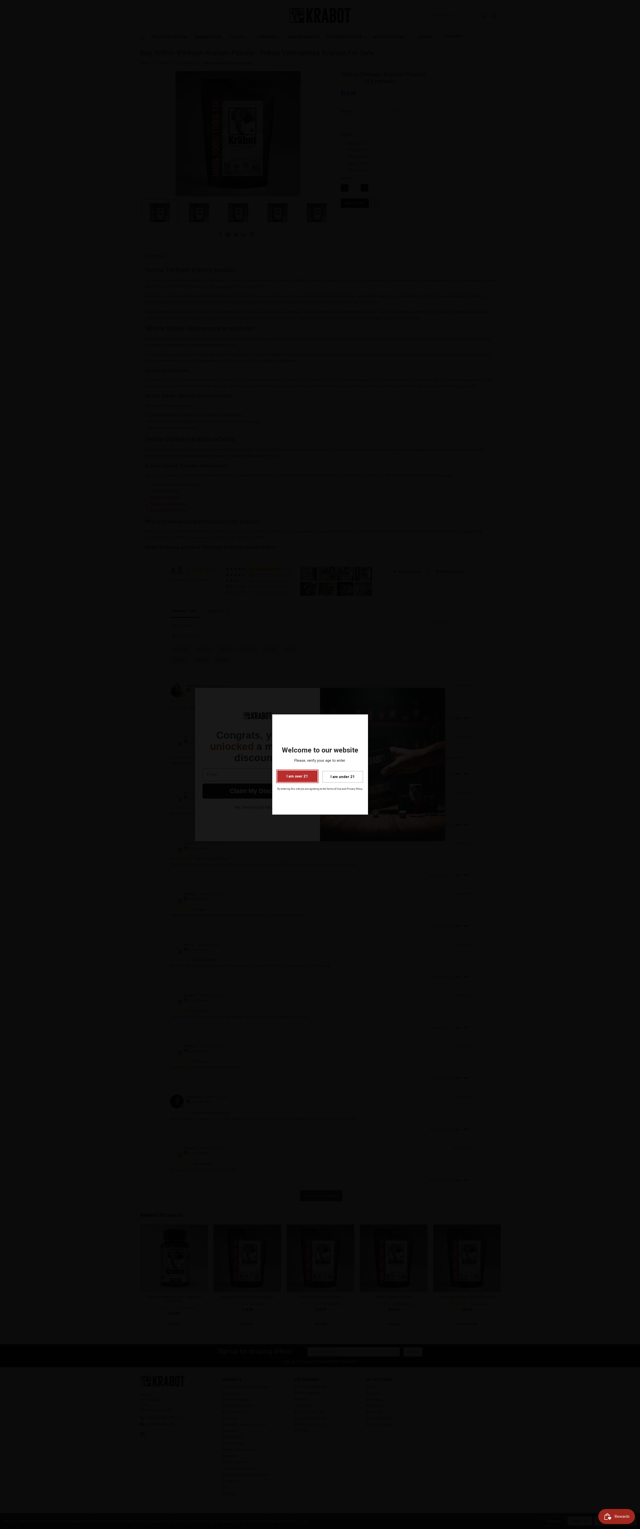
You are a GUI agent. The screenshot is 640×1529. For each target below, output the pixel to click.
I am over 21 (297, 776)
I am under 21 (342, 777)
